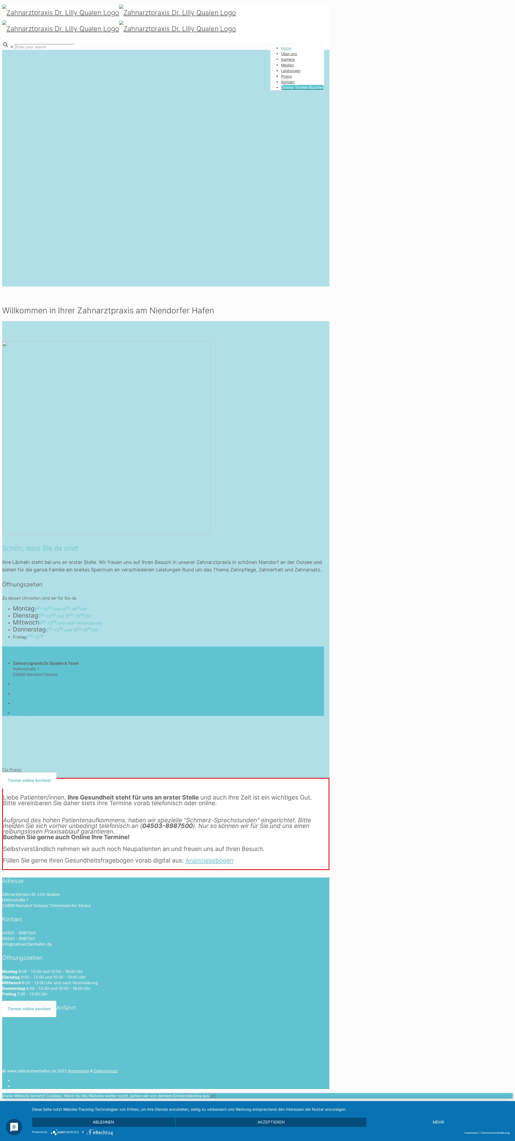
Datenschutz (106, 1070)
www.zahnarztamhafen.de (37, 713)
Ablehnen (103, 1122)
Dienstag (25, 615)
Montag (24, 608)
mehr (438, 1122)
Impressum (78, 1070)
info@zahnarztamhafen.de (37, 703)
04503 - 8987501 (29, 693)
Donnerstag (29, 629)
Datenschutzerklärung (495, 1132)
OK (213, 1095)
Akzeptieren (271, 1122)
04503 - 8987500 (29, 684)
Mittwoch (26, 622)
